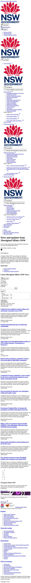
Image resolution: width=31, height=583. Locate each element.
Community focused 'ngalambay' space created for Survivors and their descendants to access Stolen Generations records (15, 377)
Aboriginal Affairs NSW (21, 507)
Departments (5, 540)
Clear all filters (4, 302)
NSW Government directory (10, 537)
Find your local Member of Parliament (13, 567)
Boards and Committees (9, 568)
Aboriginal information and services (15, 93)
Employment (10, 158)
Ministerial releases (8, 523)
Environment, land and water (13, 100)
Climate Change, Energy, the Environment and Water (16, 545)
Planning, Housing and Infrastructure (12, 553)
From (3, 293)
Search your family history (10, 522)
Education (6, 550)
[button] (4, 470)
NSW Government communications (12, 572)
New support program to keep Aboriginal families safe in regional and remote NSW (13, 458)
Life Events (9, 108)
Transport (6, 557)
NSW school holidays (12, 213)
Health (5, 551)
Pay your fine (7, 519)
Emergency (9, 98)
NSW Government (6, 561)
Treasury (6, 558)
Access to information (9, 531)
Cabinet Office (7, 543)
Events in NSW (10, 209)
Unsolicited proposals (9, 573)
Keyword (3, 286)
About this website (6, 528)
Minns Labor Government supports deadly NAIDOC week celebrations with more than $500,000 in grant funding (14, 425)
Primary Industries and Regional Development (15, 555)
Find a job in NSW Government (11, 569)
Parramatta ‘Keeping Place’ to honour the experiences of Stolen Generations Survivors (14, 408)
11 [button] (4, 477)
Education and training (12, 97)
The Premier (6, 564)
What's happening (9, 205)
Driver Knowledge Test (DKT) (11, 518)
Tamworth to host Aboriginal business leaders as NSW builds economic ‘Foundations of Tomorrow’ (15, 343)
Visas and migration (11, 111)
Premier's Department (9, 554)
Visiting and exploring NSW (13, 210)
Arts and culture (10, 208)
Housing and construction (13, 105)
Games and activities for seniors (11, 525)
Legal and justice (11, 106)
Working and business (10, 152)
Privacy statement (8, 536)
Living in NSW (8, 92)
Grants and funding (11, 102)
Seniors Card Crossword (9, 514)
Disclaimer (6, 535)
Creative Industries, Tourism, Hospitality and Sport (16, 547)
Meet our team (4, 490)
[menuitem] (8, 32)
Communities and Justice (9, 546)
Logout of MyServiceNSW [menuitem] (10, 35)
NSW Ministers (7, 565)
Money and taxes (11, 160)
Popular (3, 511)
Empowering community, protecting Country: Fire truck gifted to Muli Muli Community (15, 359)
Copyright (6, 533)
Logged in (5, 29)
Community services (11, 94)
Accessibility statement (9, 532)
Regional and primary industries (14, 109)
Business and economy (12, 155)
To (2, 296)
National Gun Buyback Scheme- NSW (13, 521)
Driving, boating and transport (14, 96)
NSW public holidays (12, 212)
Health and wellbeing (12, 104)
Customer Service (8, 549)
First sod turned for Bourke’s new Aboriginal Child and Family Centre (14, 392)
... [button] (4, 476)
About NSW (10, 206)
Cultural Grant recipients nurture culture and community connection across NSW (15, 310)
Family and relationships (12, 101)
